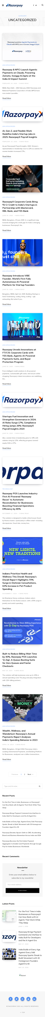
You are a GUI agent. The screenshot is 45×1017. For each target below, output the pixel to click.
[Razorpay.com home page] (14, 5)
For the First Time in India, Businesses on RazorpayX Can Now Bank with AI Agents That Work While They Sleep (21, 805)
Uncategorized (8, 65)
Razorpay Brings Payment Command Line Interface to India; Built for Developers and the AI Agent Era (30, 936)
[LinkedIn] (34, 999)
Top (23, 1012)
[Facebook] (11, 999)
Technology (7, 489)
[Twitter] (17, 999)
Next (29, 774)
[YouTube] (28, 999)
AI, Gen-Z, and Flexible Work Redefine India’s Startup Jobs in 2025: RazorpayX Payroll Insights (19, 133)
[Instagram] (22, 999)
